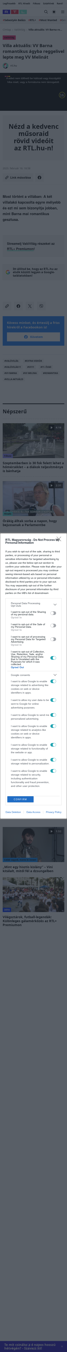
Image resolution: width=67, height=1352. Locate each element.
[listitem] (33, 604)
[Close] (60, 540)
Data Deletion (13, 812)
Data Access (33, 812)
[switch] (53, 613)
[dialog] (33, 676)
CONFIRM (20, 799)
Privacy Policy (53, 812)
